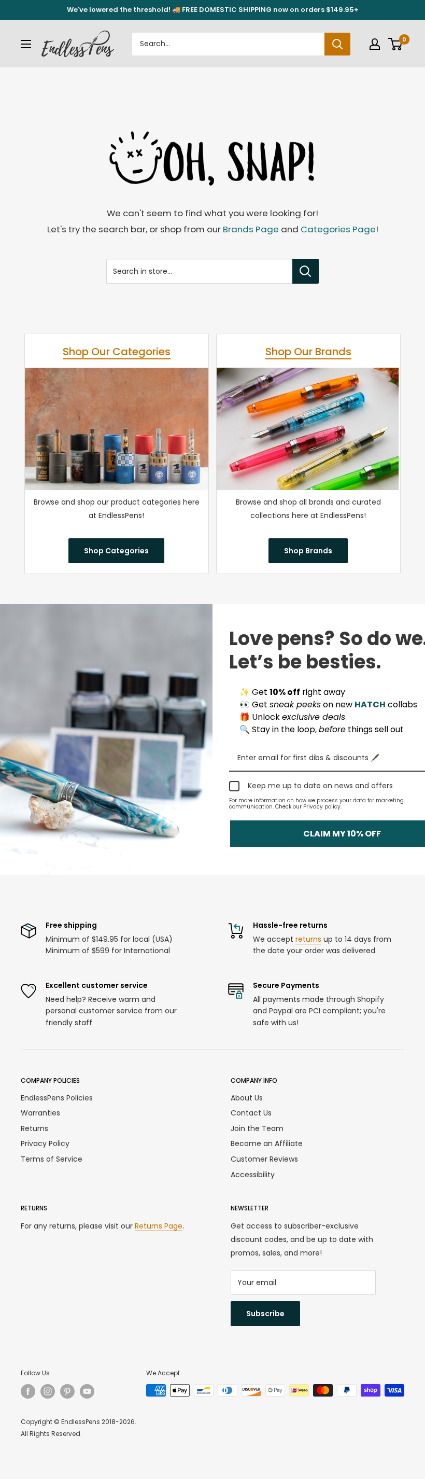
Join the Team (257, 1128)
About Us (247, 1098)
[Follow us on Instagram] (47, 1391)
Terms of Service (51, 1159)
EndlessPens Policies (57, 1098)
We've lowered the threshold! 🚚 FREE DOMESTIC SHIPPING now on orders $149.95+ (213, 10)
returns (308, 939)
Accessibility (253, 1174)
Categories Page (338, 229)
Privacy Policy (45, 1143)
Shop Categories (116, 551)
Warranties (40, 1113)
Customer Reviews (264, 1159)
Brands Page (251, 229)
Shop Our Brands (308, 351)
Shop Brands (308, 551)
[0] (395, 44)
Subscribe (265, 1313)
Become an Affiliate (267, 1143)
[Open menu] (26, 44)
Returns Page (158, 1226)
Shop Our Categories (117, 351)
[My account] (375, 44)
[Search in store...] (305, 271)
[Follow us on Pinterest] (67, 1391)
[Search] (337, 44)
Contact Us (251, 1113)
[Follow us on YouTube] (87, 1391)
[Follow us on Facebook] (28, 1391)
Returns (34, 1128)
